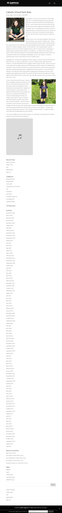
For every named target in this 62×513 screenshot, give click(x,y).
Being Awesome (10, 179)
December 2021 (10, 283)
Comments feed (10, 477)
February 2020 (10, 338)
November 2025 (10, 213)
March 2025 (9, 215)
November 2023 (10, 235)
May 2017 (8, 421)
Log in (7, 472)
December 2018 (10, 373)
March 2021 (9, 306)
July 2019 (8, 356)
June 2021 (9, 298)
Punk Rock (9, 194)
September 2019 (10, 351)
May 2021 (8, 300)
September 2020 (10, 321)
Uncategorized (10, 199)
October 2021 (9, 288)
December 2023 (10, 233)
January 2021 (9, 311)
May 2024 (8, 228)
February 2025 (10, 218)
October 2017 (9, 408)
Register (8, 469)
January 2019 (9, 371)
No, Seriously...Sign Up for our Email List (18, 511)
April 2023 (9, 250)
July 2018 (8, 386)
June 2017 (9, 418)
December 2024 (10, 223)
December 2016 (10, 434)
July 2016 (8, 446)
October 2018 (9, 378)
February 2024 (10, 230)
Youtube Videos (10, 201)
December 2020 (10, 313)
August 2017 (9, 413)
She (7, 167)
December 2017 (10, 403)
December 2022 (10, 258)
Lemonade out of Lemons (13, 186)
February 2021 (10, 308)
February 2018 (10, 398)
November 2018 (10, 376)
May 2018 (8, 391)
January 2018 (9, 401)
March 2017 (9, 426)
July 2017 (8, 416)
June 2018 (9, 388)
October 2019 (9, 348)
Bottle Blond (9, 170)
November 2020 (10, 316)
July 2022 (8, 268)
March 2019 (9, 366)
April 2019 (9, 363)
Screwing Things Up (11, 196)
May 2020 (8, 331)
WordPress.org (10, 479)
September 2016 (10, 441)
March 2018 (9, 396)
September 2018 (10, 381)
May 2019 (8, 361)
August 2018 (9, 383)
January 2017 (9, 431)
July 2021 (8, 296)
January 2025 (9, 220)
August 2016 (9, 444)
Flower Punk (9, 164)
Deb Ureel (9, 453)
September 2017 (10, 411)
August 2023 (9, 240)
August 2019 (9, 353)
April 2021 (9, 303)
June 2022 (9, 270)
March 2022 (9, 278)
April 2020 (9, 333)
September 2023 (10, 238)
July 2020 (8, 326)
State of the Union (18, 455)
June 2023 (9, 245)
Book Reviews (9, 181)
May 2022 (8, 273)
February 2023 (10, 255)
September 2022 (10, 263)
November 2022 (10, 260)
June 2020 (9, 328)
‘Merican (8, 172)
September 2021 (10, 290)
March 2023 (9, 253)
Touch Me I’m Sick (18, 460)
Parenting (25, 15)
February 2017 (10, 428)
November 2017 (10, 406)
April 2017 (9, 424)
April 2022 (9, 275)
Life (7, 189)
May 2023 (8, 248)
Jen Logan (10, 15)
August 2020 (9, 323)
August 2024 (9, 225)
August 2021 (9, 293)
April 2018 (9, 393)
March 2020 (9, 336)
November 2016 (10, 436)
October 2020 (9, 318)
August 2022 (9, 265)
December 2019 (10, 343)
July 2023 (8, 243)
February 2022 (10, 280)
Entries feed (9, 474)
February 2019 (10, 368)
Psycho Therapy (10, 162)
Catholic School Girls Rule (18, 12)
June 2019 (9, 358)
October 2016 (9, 439)
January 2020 (9, 341)
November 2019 (10, 346)
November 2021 (10, 285)
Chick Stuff (9, 184)
